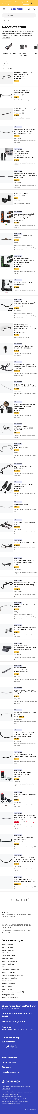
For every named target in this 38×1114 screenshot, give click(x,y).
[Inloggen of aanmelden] (29, 9)
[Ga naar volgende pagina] (26, 900)
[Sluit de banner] (34, 2)
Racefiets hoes (7, 989)
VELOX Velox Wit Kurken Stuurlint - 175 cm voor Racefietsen (22, 774)
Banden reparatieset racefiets (12, 975)
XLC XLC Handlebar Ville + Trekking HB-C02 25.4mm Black (25, 755)
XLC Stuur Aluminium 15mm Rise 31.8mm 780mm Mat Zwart (25, 628)
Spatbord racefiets (8, 972)
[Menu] (4, 9)
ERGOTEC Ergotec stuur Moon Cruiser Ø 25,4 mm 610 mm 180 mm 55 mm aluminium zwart (24, 859)
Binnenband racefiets (9, 978)
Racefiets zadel (7, 944)
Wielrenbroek (6, 953)
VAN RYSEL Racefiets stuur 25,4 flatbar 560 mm (25, 110)
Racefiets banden (8, 947)
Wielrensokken (7, 981)
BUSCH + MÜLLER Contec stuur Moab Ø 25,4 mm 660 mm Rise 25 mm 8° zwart (25, 175)
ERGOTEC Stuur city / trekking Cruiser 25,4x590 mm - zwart (24, 303)
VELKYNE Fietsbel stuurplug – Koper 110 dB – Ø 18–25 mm (24, 347)
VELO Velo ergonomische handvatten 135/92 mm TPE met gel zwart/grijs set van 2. (25, 647)
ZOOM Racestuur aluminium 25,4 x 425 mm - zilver (24, 447)
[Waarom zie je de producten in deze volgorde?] (3, 69)
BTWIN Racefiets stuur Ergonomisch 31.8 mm (22, 91)
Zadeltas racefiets (8, 983)
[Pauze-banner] (31, 2)
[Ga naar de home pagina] (17, 9)
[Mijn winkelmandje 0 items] (33, 9)
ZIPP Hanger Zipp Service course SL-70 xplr (25, 713)
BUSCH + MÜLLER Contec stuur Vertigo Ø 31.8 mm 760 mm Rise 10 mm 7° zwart (25, 817)
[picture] (6, 78)
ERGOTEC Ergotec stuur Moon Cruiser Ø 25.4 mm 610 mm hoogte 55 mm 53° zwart (24, 734)
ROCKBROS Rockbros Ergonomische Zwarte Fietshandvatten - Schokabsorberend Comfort (24, 154)
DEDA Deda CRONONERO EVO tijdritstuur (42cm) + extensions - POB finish (25, 366)
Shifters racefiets (8, 950)
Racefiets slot (7, 986)
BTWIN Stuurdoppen (21, 193)
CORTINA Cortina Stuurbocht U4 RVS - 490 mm (25, 606)
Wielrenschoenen (8, 967)
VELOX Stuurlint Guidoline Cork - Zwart (25, 795)
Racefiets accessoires (10, 997)
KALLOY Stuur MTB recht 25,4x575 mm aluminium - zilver (25, 385)
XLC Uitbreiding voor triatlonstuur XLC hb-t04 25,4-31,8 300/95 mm (24, 428)
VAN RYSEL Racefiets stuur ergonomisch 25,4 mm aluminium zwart (23, 74)
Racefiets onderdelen (9, 961)
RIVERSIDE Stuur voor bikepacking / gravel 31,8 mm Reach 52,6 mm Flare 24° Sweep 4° (25, 327)
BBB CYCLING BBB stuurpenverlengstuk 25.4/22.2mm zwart (21, 670)
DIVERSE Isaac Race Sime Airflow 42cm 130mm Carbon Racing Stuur (25, 584)
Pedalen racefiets (8, 958)
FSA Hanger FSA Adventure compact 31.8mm (23, 838)
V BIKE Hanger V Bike (21, 504)
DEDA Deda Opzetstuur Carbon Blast (24, 523)
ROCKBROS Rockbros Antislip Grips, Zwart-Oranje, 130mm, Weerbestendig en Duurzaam (24, 216)
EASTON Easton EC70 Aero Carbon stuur (23, 467)
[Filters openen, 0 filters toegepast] (5, 63)
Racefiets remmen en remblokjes (13, 992)
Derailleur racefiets (8, 955)
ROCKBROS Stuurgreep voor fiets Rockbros (24, 283)
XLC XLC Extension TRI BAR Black (25, 542)
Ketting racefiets (8, 995)
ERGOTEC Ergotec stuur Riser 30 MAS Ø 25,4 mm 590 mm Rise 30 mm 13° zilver (25, 692)
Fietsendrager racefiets (10, 969)
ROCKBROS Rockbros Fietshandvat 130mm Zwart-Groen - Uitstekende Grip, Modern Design (24, 261)
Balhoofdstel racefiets (23, 54)
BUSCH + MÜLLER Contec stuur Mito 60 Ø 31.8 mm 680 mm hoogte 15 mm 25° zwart (24, 131)
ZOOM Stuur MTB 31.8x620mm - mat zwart (25, 237)
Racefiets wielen (8, 964)
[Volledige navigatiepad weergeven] (3, 21)
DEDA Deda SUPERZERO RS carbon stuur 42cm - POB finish (24, 880)
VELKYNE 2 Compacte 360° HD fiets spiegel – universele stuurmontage (24, 406)
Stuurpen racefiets (9, 53)
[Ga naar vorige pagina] (11, 900)
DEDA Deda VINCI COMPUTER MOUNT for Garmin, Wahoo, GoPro (24, 562)
